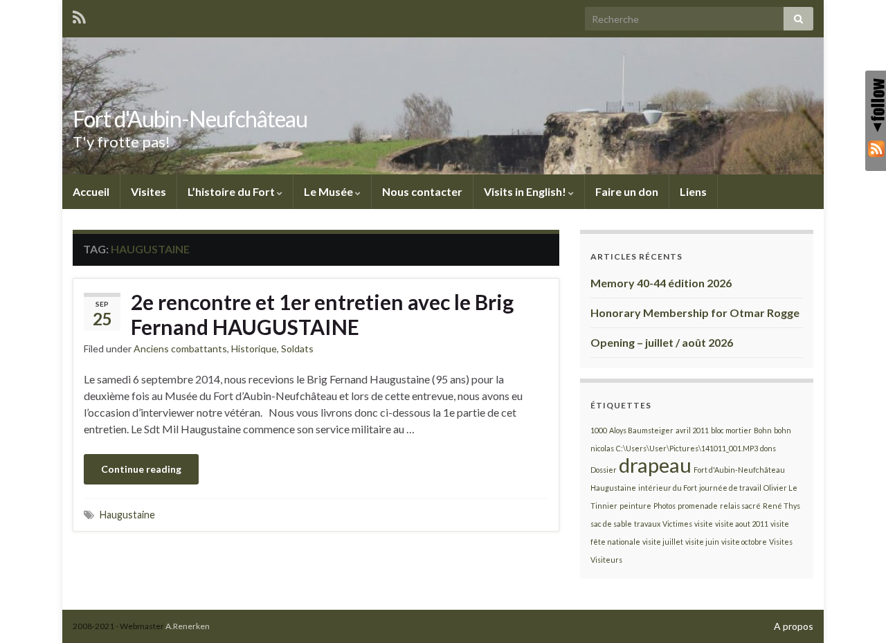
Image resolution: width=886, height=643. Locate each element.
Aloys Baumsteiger (641, 430)
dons (768, 448)
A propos (793, 626)
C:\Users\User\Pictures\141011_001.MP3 (687, 448)
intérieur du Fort (667, 487)
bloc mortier (731, 430)
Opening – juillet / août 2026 (661, 342)
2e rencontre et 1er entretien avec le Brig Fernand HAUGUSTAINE (322, 314)
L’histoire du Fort (232, 191)
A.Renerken (187, 626)
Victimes (677, 523)
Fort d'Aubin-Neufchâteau (190, 118)
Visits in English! (526, 191)
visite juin (702, 541)
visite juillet (662, 541)
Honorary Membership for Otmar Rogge (694, 312)
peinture (635, 505)
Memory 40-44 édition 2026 (661, 282)
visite (703, 523)
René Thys (781, 505)
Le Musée (329, 191)
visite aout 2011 (741, 523)
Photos (664, 505)
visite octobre (744, 541)
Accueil (91, 191)
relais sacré (740, 505)
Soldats (297, 348)
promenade (698, 505)
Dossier (603, 469)
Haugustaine (127, 514)
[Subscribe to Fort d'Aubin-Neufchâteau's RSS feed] (79, 15)
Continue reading (141, 469)
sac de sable (611, 523)
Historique (254, 348)
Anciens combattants (180, 348)
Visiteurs (606, 559)
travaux (647, 523)
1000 (598, 430)
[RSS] (875, 148)
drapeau (655, 465)
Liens (693, 191)
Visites (148, 191)
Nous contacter (422, 191)
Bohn (763, 430)
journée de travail (730, 487)
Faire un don (626, 191)
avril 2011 (692, 430)
